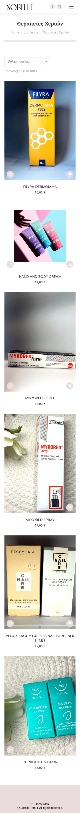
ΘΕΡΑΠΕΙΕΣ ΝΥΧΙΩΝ (40, 762)
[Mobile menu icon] (71, 6)
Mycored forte (40, 398)
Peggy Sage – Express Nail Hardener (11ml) (40, 638)
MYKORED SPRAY (40, 519)
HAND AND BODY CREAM (40, 276)
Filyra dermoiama (40, 186)
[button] (10, 174)
